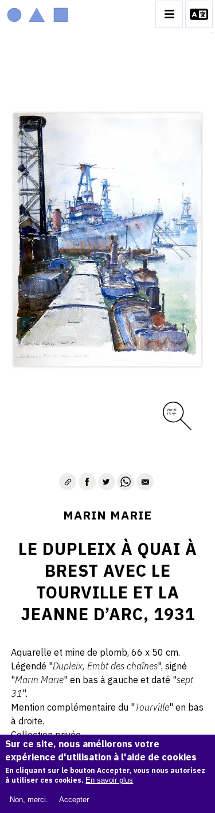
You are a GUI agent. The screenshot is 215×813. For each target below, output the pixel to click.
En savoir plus (109, 780)
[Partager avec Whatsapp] (125, 481)
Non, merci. (29, 799)
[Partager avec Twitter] (106, 481)
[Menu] (169, 14)
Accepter (74, 799)
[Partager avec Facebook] (87, 481)
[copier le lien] (67, 481)
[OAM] (37, 14)
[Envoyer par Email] (145, 481)
